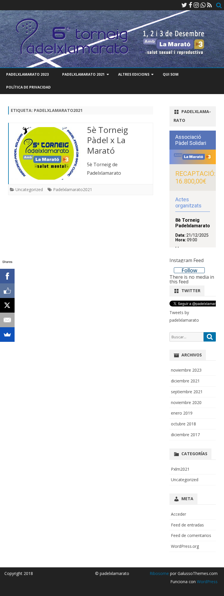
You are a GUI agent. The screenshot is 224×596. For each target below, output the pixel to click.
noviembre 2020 (186, 402)
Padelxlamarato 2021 (83, 74)
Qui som (170, 74)
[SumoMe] (7, 334)
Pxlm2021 (180, 469)
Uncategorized (29, 189)
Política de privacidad (28, 87)
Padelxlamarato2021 (72, 189)
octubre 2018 (183, 424)
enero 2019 (181, 413)
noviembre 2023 (186, 370)
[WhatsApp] (203, 5)
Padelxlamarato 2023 (27, 74)
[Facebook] (190, 5)
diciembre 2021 (185, 381)
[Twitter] (184, 5)
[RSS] (209, 5)
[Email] (7, 320)
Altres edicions (133, 74)
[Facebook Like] (7, 290)
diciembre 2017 (185, 434)
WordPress (207, 581)
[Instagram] (196, 5)
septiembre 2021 (187, 391)
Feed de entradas (187, 525)
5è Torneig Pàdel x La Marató (107, 140)
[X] (7, 305)
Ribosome (159, 573)
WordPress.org (185, 546)
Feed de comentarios (191, 535)
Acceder (178, 514)
